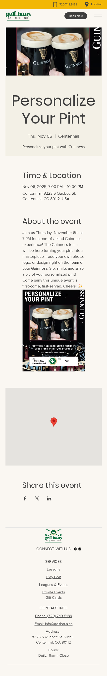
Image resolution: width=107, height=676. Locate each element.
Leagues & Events (53, 584)
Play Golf (53, 577)
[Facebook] (79, 548)
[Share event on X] (37, 498)
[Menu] (98, 16)
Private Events (53, 592)
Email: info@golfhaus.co (54, 624)
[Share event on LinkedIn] (49, 498)
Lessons (53, 569)
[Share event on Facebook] (24, 498)
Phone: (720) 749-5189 (53, 616)
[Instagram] (75, 548)
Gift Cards (54, 597)
